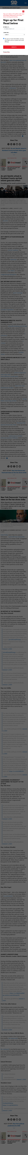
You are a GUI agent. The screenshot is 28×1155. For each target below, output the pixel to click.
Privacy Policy (6, 52)
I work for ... (6, 32)
